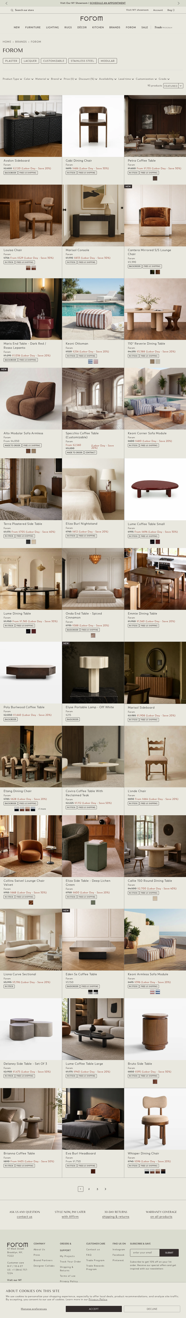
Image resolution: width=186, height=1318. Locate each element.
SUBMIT (169, 1253)
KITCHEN (98, 27)
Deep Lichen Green (93, 902)
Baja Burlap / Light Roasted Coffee (28, 268)
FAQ (89, 1255)
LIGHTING (52, 27)
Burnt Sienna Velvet (31, 902)
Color (27, 79)
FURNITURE (33, 27)
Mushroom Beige (33, 451)
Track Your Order (70, 1261)
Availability (106, 79)
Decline (152, 1309)
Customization (145, 79)
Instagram (119, 1249)
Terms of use (68, 1276)
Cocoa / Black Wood (163, 1171)
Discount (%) (86, 79)
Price (69, 79)
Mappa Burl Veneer (93, 1171)
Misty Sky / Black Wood (33, 809)
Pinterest (118, 1260)
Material (40, 79)
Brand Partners (43, 1260)
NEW (17, 27)
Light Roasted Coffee (155, 1081)
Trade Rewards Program (95, 1268)
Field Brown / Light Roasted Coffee (33, 268)
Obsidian (152, 542)
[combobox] (27, 10)
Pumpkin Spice (157, 272)
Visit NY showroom (137, 10)
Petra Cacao (155, 178)
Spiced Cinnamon (93, 635)
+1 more (42, 809)
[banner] (93, 3)
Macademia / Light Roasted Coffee (27, 809)
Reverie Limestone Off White (157, 361)
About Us (39, 1249)
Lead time (124, 79)
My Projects (67, 1256)
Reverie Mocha (152, 361)
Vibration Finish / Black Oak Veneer (96, 992)
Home (7, 41)
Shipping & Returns (67, 1269)
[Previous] (8, 3)
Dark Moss (152, 272)
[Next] (177, 3)
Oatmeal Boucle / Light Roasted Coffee (22, 809)
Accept (94, 1309)
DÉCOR (82, 27)
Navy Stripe (90, 361)
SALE (144, 27)
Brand (55, 79)
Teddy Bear (28, 451)
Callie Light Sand (155, 898)
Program (163, 27)
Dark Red (157, 542)
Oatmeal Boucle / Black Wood (16, 809)
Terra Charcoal (28, 542)
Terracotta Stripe (96, 361)
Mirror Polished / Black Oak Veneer (90, 992)
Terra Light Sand (33, 542)
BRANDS (114, 27)
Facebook (119, 1255)
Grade (163, 79)
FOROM (131, 27)
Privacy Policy (98, 1299)
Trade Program (95, 1260)
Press (37, 1255)
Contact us (93, 1249)
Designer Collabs (44, 1266)
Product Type (11, 79)
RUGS (68, 27)
